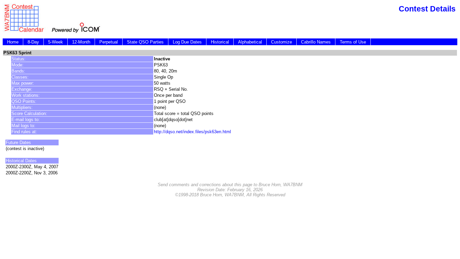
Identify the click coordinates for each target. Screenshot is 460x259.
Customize (281, 42)
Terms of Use (353, 42)
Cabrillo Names (316, 42)
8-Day (33, 42)
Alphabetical (250, 42)
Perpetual (108, 42)
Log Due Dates (187, 42)
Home (13, 42)
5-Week (55, 42)
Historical (220, 42)
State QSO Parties (145, 42)
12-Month (81, 42)
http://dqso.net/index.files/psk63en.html (192, 131)
